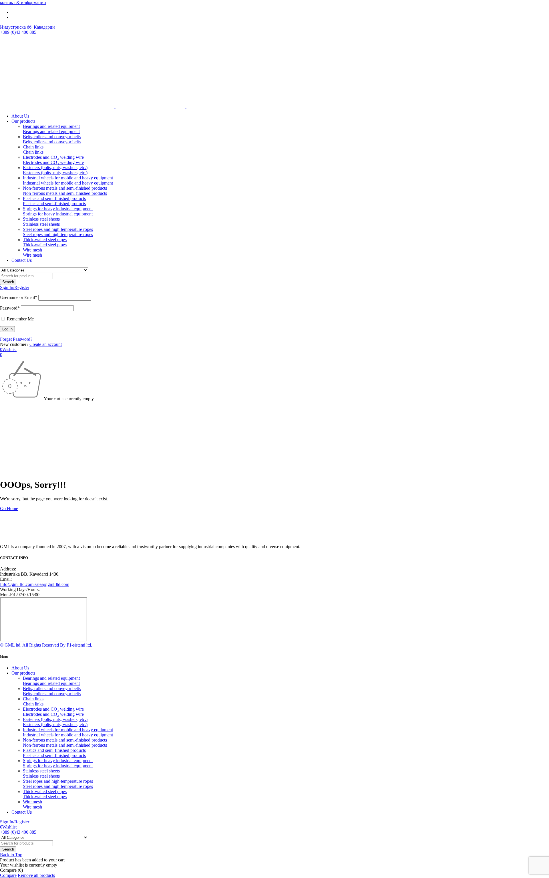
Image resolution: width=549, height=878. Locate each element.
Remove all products (36, 875)
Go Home (9, 508)
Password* (10, 308)
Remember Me (20, 318)
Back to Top (11, 854)
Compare (8, 875)
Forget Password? (16, 339)
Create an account (45, 344)
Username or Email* (18, 297)
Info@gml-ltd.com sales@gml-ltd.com (34, 584)
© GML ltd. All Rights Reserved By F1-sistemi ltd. (46, 645)
